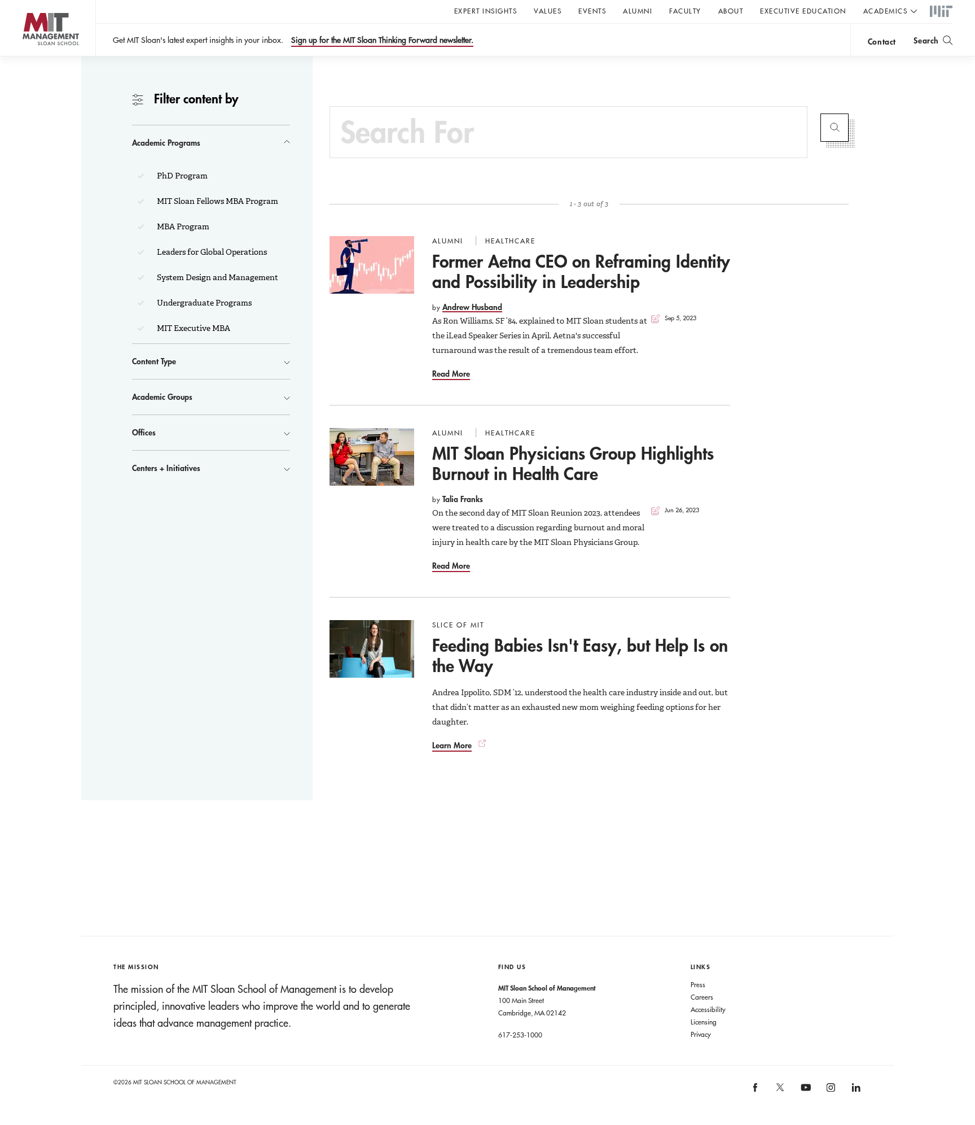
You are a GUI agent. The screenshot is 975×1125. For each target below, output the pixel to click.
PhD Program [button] (181, 175)
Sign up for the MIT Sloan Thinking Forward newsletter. (382, 40)
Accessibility (708, 1009)
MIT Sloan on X (780, 1091)
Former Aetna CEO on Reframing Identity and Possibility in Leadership (581, 271)
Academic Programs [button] (166, 142)
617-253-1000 (520, 1034)
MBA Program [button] (182, 226)
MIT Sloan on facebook (755, 1091)
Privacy (701, 1034)
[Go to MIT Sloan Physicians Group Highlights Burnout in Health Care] (372, 457)
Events (592, 10)
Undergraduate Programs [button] (203, 302)
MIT (941, 12)
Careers (702, 996)
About (731, 10)
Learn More (452, 745)
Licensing (704, 1021)
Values (547, 10)
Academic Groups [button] (162, 396)
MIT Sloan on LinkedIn (855, 1091)
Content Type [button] (154, 361)
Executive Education (803, 10)
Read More (451, 373)
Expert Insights (485, 10)
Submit (834, 128)
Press (698, 984)
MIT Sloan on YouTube (804, 1093)
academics (885, 10)
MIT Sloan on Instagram (830, 1091)
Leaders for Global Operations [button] (211, 251)
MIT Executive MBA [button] (192, 328)
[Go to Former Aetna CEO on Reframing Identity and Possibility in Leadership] (372, 265)
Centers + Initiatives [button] (166, 468)
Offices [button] (144, 432)
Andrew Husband (472, 307)
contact (882, 41)
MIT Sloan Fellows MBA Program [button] (216, 201)
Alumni (637, 10)
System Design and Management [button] (216, 277)
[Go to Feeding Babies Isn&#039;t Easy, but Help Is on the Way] (372, 649)
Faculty (685, 10)
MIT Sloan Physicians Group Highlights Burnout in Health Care (573, 463)
